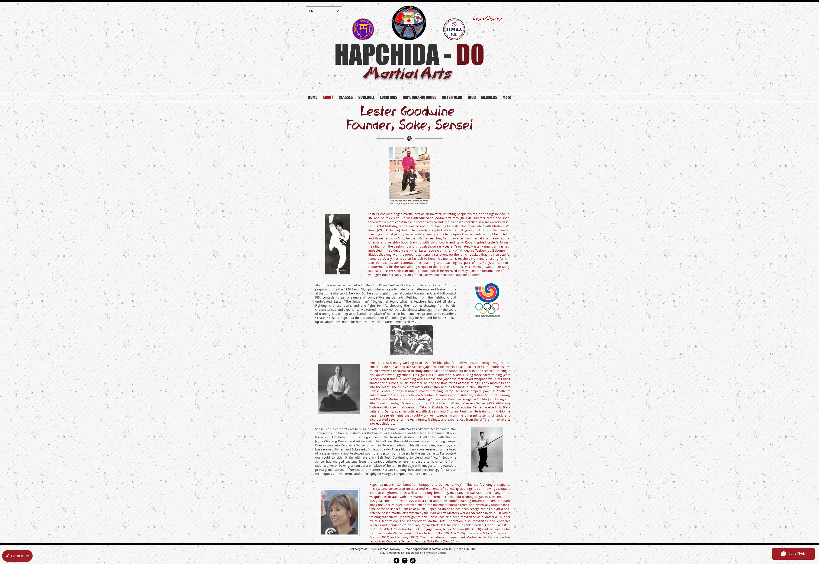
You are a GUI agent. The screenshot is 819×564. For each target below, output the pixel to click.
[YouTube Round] (413, 561)
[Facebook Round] (396, 561)
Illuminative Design (435, 552)
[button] (489, 97)
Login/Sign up (487, 18)
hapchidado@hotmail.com (430, 549)
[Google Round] (405, 561)
